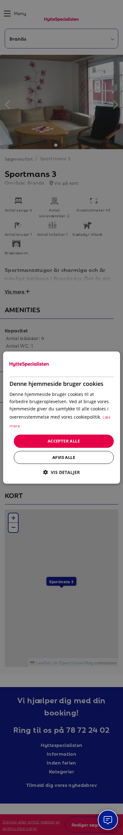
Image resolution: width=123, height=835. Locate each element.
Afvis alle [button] (63, 457)
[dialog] (61, 417)
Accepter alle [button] (64, 441)
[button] (61, 472)
